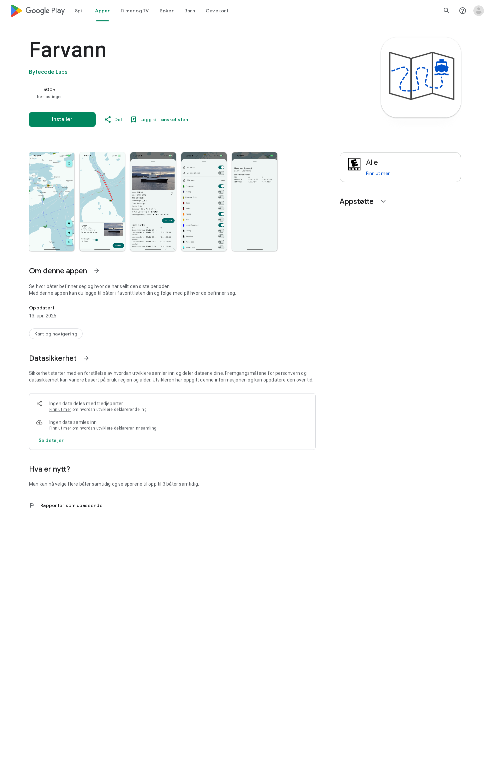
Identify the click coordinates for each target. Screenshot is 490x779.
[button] (51, 201)
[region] (162, 92)
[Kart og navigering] (56, 334)
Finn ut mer (60, 409)
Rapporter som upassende (66, 505)
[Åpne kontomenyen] (479, 11)
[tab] (80, 10)
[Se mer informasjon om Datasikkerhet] (86, 358)
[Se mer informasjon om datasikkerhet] (51, 440)
